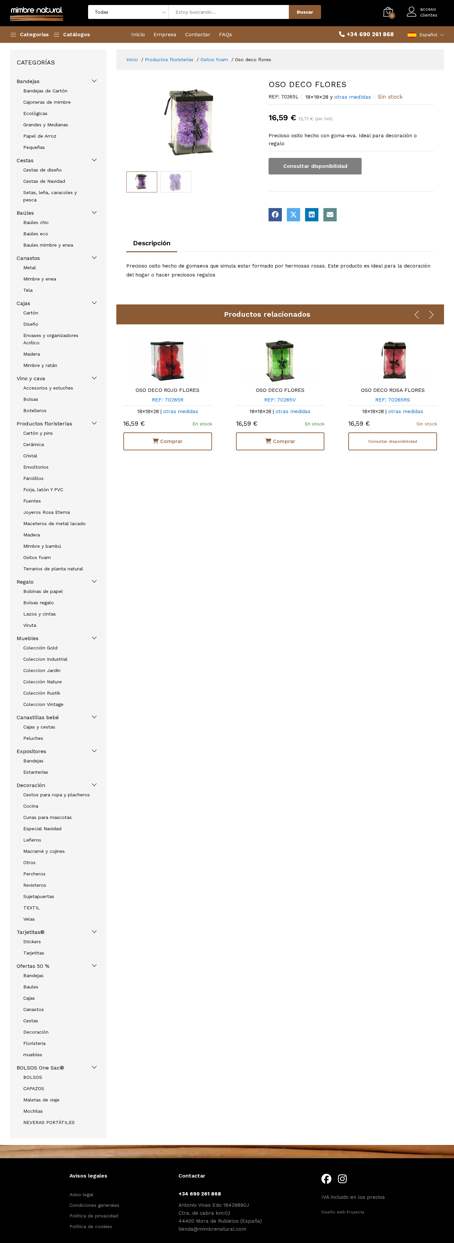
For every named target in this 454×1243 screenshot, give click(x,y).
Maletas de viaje (41, 1099)
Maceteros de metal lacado (54, 523)
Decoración (31, 785)
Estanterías (35, 772)
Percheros (34, 873)
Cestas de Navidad (44, 181)
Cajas (23, 303)
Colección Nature (42, 681)
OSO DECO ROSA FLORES (393, 390)
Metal (29, 267)
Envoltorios (36, 467)
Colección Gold (40, 647)
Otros (29, 862)
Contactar (197, 34)
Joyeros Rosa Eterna (46, 512)
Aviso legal (81, 1194)
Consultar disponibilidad (315, 166)
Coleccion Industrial (45, 659)
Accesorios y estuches (48, 388)
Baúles (25, 213)
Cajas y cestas (39, 727)
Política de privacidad (93, 1215)
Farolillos (33, 478)
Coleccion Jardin (41, 670)
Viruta (29, 625)
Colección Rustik (41, 693)
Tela (28, 290)
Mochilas (33, 1111)
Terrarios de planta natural (53, 568)
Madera (31, 354)
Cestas (25, 160)
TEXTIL (31, 907)
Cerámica (33, 444)
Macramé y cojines (44, 851)
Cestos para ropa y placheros (56, 794)
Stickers (32, 941)
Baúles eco (35, 233)
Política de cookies (90, 1226)
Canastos (28, 258)
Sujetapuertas (38, 896)
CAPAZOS (33, 1088)
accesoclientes (428, 12)
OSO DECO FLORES (280, 390)
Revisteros (34, 885)
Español (428, 34)
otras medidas (352, 97)
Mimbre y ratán (40, 365)
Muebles (28, 638)
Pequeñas (34, 147)
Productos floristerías (44, 423)
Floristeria (34, 1043)
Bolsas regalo (38, 602)
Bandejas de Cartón (45, 90)
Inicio (138, 34)
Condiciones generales (94, 1205)
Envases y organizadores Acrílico (50, 339)
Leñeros (32, 840)
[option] (192, 124)
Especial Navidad (42, 828)
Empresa (165, 34)
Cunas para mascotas (47, 817)
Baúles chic (36, 222)
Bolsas (30, 399)
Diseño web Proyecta (342, 1212)
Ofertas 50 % (33, 966)
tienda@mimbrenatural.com (212, 1229)
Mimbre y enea (39, 279)
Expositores (31, 751)
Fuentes (32, 501)
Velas (29, 919)
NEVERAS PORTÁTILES (49, 1122)
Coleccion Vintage (43, 704)
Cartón (30, 312)
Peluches (33, 738)
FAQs (225, 34)
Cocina (30, 806)
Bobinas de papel (43, 591)
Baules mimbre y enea (48, 245)
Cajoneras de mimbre (47, 102)
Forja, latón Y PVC (43, 489)
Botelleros (35, 410)
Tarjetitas (33, 953)
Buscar (305, 12)
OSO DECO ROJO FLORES (167, 390)
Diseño (30, 324)
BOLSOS (32, 1077)
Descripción (151, 243)
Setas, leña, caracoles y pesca (50, 196)
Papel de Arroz (40, 136)
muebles (32, 1054)
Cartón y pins (38, 433)
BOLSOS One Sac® (40, 1068)
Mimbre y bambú (42, 546)
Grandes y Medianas (45, 124)
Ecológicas (35, 113)
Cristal (30, 455)
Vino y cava (31, 378)
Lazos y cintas (39, 614)
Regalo (25, 582)
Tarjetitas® (31, 932)
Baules (30, 986)
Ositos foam (37, 557)
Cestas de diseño (42, 169)
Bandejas (28, 81)
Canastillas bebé (38, 717)
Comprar (170, 441)
